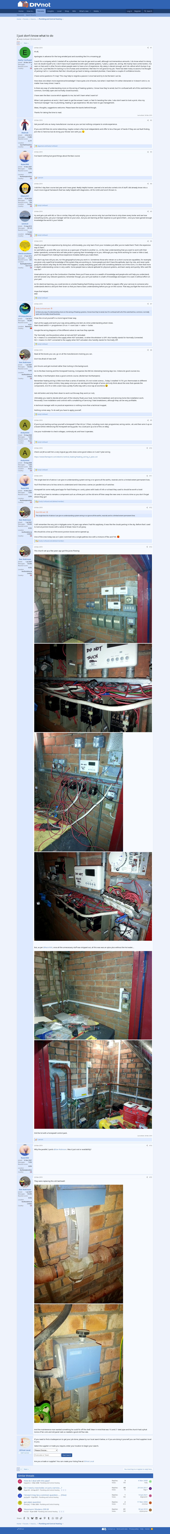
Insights (50, 11)
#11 (150, 476)
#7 (151, 304)
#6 (151, 241)
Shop (67, 11)
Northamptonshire (26, 176)
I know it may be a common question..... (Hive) (45, 1495)
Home (21, 11)
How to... (30, 11)
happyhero (27, 1483)
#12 (150, 507)
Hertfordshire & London (27, 375)
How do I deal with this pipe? (37, 1480)
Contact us (111, 1529)
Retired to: (28, 326)
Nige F (146, 1490)
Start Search (67, 1455)
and (47, 146)
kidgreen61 (144, 1497)
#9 (151, 420)
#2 (151, 120)
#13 (150, 547)
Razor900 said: (41, 512)
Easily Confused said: (43, 308)
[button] (90, 11)
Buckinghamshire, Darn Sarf (26, 265)
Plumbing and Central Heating (50, 1483)
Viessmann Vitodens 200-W (36, 1509)
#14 (150, 1146)
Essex (30, 441)
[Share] (147, 48)
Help (141, 1529)
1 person (40, 178)
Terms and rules (122, 1529)
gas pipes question (32, 1502)
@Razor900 (47, 947)
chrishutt (145, 1504)
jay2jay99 (27, 1497)
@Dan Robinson (60, 1149)
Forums (40, 11)
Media (96, 11)
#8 (151, 350)
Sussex (29, 204)
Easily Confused (24, 39)
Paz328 (26, 1512)
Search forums (31, 15)
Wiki (74, 11)
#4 (151, 184)
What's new (83, 11)
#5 (151, 211)
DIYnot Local (89, 1461)
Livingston (28, 234)
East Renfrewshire (26, 145)
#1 (151, 48)
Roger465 (27, 1490)
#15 (150, 1177)
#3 (151, 152)
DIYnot (21, 1529)
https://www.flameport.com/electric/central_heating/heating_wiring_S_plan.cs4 (65, 457)
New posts (20, 15)
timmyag (26, 1504)
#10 (150, 448)
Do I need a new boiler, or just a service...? (43, 1487)
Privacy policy (134, 1529)
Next (25, 43)
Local (59, 11)
